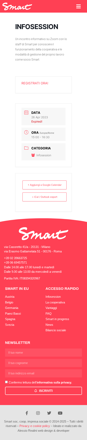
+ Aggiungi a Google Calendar (45, 184)
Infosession (43, 155)
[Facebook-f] (27, 413)
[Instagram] (38, 413)
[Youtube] (60, 413)
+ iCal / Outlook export (44, 196)
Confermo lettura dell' (40, 382)
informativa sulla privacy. (54, 382)
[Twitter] (49, 413)
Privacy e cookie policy (34, 426)
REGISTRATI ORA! (34, 83)
